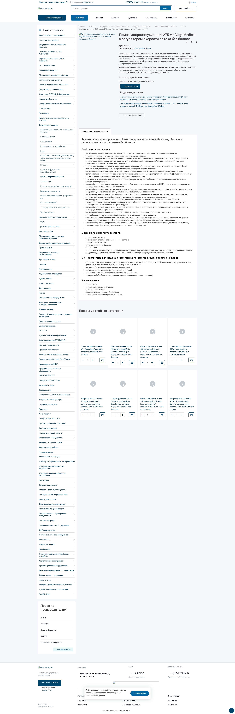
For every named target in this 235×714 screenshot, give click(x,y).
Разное (42, 293)
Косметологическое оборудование (53, 354)
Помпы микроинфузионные (52, 177)
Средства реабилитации (49, 227)
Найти (165, 8)
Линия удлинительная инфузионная (54, 207)
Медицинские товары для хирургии (53, 75)
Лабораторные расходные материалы (54, 243)
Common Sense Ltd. (49, 630)
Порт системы (46, 141)
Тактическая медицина (49, 40)
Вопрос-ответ (130, 700)
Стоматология (45, 108)
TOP (231, 710)
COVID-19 (43, 331)
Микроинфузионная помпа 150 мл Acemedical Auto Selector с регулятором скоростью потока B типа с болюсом (122, 351)
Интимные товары (46, 385)
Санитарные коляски (47, 499)
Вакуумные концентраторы (50, 400)
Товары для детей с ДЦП (49, 419)
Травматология (45, 248)
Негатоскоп (44, 480)
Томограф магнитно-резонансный (53, 495)
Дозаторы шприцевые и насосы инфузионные (52, 474)
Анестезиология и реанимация (51, 35)
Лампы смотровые (46, 544)
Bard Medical (44, 594)
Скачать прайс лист (133, 115)
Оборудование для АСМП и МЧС (52, 340)
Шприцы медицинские (48, 70)
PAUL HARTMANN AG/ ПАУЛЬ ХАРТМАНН (50, 53)
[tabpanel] (138, 217)
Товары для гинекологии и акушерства (55, 104)
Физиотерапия (45, 414)
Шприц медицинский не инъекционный (55, 186)
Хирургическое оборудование (51, 561)
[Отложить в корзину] (102, 360)
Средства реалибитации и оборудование (50, 370)
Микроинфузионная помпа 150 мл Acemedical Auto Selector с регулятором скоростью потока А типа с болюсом (122, 404)
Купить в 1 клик (131, 86)
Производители (63, 649)
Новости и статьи (131, 704)
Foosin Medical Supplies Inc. (51, 642)
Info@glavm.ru (87, 2)
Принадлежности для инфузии (52, 146)
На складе (79, 18)
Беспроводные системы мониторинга (54, 395)
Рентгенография (46, 231)
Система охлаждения (48, 428)
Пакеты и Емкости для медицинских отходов (54, 119)
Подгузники (44, 113)
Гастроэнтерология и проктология (53, 217)
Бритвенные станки (47, 260)
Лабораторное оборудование (51, 575)
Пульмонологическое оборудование (54, 525)
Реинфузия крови (47, 137)
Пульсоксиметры (46, 452)
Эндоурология (45, 288)
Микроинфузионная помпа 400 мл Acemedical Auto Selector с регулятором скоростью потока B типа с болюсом (151, 351)
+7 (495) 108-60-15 (133, 2)
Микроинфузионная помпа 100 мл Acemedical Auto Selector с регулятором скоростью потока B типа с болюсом (92, 404)
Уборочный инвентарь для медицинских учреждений (55, 315)
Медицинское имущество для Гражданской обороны (51, 237)
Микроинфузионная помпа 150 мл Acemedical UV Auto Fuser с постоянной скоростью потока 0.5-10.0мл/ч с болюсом (152, 404)
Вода (42, 151)
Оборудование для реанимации (52, 504)
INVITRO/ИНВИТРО (46, 376)
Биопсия (42, 264)
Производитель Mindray (49, 350)
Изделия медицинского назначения (53, 85)
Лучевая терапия (46, 309)
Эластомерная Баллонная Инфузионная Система (57, 131)
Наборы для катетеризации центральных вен (56, 197)
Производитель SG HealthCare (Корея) (54, 359)
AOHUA (43, 618)
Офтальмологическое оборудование (54, 535)
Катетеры (44, 165)
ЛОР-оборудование (47, 530)
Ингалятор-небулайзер (48, 447)
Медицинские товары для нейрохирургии (49, 254)
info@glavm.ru (46, 690)
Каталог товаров (53, 30)
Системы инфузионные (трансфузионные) (49, 171)
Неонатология (45, 580)
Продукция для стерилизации (51, 89)
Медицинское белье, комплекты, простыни (52, 46)
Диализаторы (46, 181)
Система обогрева (46, 521)
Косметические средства (49, 321)
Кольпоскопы (44, 540)
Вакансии (172, 700)
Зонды (42, 222)
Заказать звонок (150, 2)
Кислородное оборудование (50, 438)
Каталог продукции (54, 18)
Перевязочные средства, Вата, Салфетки (52, 60)
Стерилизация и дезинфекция (51, 509)
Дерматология (45, 279)
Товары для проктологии (49, 381)
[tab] (95, 131)
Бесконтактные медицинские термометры (56, 570)
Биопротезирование (47, 326)
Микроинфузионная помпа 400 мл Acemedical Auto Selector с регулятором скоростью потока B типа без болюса (182, 404)
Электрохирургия (46, 283)
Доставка (132, 18)
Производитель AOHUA (48, 364)
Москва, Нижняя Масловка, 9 (53, 2)
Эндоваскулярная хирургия (50, 274)
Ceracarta (45, 624)
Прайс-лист (171, 18)
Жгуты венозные (47, 212)
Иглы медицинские (47, 66)
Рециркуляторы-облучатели (50, 442)
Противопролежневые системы (52, 423)
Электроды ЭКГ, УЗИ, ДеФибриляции (54, 94)
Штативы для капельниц (50, 191)
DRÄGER (44, 636)
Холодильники (45, 390)
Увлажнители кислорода (49, 457)
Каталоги (115, 18)
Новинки (99, 18)
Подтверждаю (140, 693)
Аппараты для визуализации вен (52, 490)
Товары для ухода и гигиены (50, 433)
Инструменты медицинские (50, 80)
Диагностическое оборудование (52, 335)
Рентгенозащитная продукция (51, 298)
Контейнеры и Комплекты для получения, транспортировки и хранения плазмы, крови (57, 158)
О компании (151, 18)
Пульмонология (45, 269)
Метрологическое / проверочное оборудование (52, 515)
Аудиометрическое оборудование (53, 566)
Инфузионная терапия (48, 125)
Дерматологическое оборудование (53, 589)
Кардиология (44, 549)
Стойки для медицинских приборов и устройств (54, 555)
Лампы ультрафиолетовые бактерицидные (57, 462)
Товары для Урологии (48, 99)
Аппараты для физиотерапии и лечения (55, 585)
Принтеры (43, 409)
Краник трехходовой (48, 203)
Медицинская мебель (48, 404)
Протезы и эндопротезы (49, 345)
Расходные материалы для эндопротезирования (50, 303)
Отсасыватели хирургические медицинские (51, 467)
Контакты (189, 18)
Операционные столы (48, 485)
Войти (193, 2)
